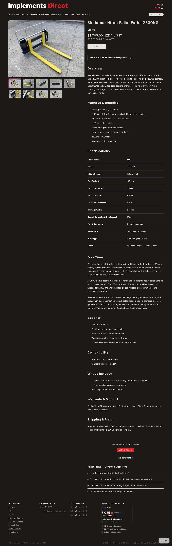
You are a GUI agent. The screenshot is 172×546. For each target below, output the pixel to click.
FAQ (9, 511)
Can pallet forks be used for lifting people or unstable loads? (118, 485)
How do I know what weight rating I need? (109, 473)
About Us (68, 14)
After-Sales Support (15, 521)
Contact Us (83, 14)
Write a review (125, 450)
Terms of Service (14, 529)
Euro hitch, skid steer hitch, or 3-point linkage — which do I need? (121, 479)
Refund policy (13, 532)
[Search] (152, 14)
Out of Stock (97, 46)
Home (11, 14)
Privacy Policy (13, 525)
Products (22, 14)
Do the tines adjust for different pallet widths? (111, 491)
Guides (34, 14)
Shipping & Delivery (50, 14)
